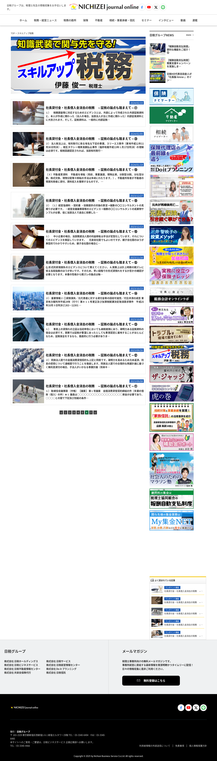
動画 (183, 20)
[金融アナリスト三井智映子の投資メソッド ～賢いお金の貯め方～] (172, 235)
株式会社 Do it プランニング (61, 668)
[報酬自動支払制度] (172, 499)
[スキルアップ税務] (172, 354)
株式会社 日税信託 (56, 672)
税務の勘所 (70, 20)
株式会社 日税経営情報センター (63, 665)
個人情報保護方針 (198, 745)
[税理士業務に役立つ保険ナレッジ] (172, 276)
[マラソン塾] (172, 469)
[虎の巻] (172, 393)
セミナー (147, 20)
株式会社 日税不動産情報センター (22, 668)
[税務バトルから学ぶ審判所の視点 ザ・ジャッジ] (172, 373)
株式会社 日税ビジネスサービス (21, 665)
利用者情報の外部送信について (154, 745)
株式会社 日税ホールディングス (21, 661)
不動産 (99, 20)
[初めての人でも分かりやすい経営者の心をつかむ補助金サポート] (172, 442)
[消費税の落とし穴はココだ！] (172, 315)
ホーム (23, 20)
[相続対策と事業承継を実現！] (172, 417)
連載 (195, 20)
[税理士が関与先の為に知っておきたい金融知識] (172, 256)
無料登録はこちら (154, 680)
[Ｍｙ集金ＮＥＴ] (172, 520)
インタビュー (166, 20)
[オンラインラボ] (172, 296)
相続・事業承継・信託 (122, 20)
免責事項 (179, 745)
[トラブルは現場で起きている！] (172, 334)
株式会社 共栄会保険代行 (17, 672)
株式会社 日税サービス (58, 661)
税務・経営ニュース (45, 20)
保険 (85, 20)
